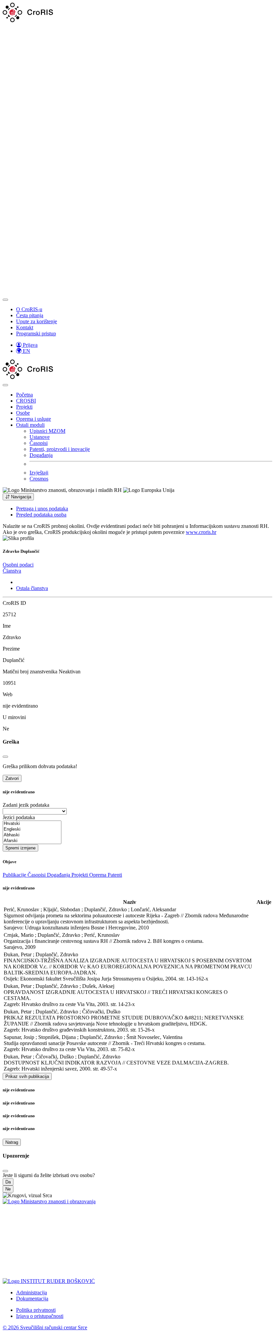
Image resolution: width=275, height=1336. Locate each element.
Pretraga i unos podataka (42, 508)
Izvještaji (39, 472)
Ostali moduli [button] (30, 425)
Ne (8, 1189)
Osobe (23, 413)
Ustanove (40, 437)
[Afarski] (32, 841)
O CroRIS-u (29, 309)
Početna (24, 395)
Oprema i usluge (33, 419)
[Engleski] (32, 829)
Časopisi (39, 443)
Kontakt (24, 327)
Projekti (24, 407)
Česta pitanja (29, 315)
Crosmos (39, 479)
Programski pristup (36, 333)
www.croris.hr (201, 532)
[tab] (18, 565)
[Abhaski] (32, 835)
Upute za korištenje (36, 321)
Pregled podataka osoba (41, 514)
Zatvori (12, 778)
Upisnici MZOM (47, 431)
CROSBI (26, 401)
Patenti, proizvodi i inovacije (60, 449)
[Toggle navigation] (5, 300)
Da (8, 1181)
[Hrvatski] (32, 824)
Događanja (41, 455)
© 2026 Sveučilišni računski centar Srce (45, 1327)
